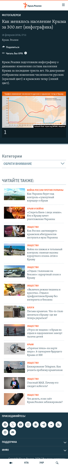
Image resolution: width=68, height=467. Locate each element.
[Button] (10, 48)
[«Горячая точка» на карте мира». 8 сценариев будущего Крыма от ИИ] (14, 349)
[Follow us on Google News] (36, 424)
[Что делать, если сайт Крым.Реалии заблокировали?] (14, 399)
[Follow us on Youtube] (20, 424)
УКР (41, 463)
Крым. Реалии (10, 40)
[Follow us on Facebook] (5, 424)
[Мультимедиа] (11, 463)
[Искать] (57, 463)
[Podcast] (5, 432)
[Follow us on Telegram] (43, 424)
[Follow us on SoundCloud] (51, 424)
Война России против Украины (45, 190)
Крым (30, 344)
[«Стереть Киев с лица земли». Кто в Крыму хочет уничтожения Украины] (14, 213)
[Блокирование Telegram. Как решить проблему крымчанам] (14, 367)
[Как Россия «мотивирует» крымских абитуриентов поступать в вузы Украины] (14, 231)
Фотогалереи (11, 15)
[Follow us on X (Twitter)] (13, 424)
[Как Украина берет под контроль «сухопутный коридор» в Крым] (14, 194)
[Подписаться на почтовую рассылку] (13, 432)
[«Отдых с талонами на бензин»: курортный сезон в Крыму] (14, 271)
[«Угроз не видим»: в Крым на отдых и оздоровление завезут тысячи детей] (14, 330)
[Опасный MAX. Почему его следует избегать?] (14, 383)
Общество (33, 227)
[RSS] (58, 424)
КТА (26, 463)
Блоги (30, 307)
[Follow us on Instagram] (28, 424)
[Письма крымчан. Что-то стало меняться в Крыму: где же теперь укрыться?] (14, 312)
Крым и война (35, 209)
